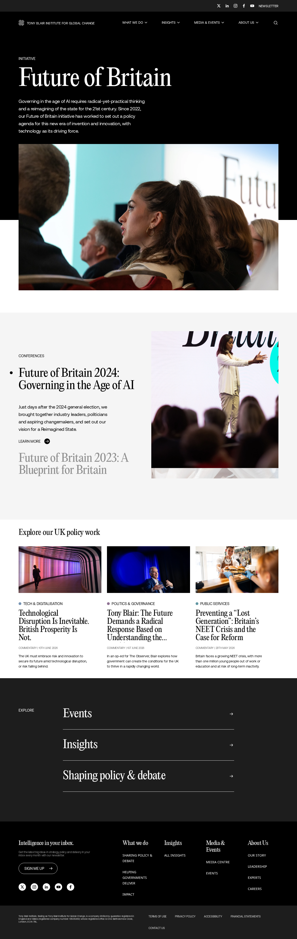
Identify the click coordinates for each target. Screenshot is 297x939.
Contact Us (156, 928)
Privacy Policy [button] (185, 916)
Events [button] (212, 873)
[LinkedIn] (227, 6)
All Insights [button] (175, 855)
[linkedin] (46, 887)
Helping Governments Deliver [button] (135, 877)
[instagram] (34, 887)
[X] (219, 6)
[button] (57, 23)
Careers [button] (255, 889)
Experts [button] (254, 877)
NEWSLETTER (268, 6)
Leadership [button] (257, 866)
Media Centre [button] (218, 862)
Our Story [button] (257, 855)
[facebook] (70, 887)
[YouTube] (252, 6)
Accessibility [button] (213, 916)
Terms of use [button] (157, 916)
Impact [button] (128, 894)
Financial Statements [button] (246, 916)
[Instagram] (235, 6)
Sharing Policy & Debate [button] (137, 858)
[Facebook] (244, 6)
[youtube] (58, 887)
